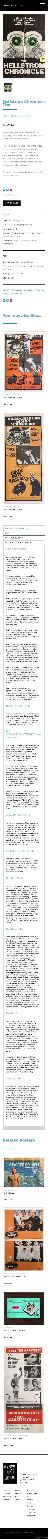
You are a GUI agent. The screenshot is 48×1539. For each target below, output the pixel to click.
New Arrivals (32, 1493)
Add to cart (11, 203)
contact (23, 591)
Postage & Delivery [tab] (14, 538)
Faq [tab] (7, 533)
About (17, 1490)
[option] (24, 46)
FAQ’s (8, 578)
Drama (37, 290)
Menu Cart (31, 1516)
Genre (29, 1497)
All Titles (30, 1490)
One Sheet (14, 293)
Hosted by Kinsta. (41, 1537)
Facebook (6, 1493)
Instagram (7, 1497)
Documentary (28, 290)
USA (20, 293)
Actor (29, 1503)
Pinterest (6, 1500)
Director (30, 1506)
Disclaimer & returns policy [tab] (18, 543)
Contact (18, 1500)
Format (30, 1500)
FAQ (16, 1497)
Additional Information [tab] (16, 528)
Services (18, 1493)
